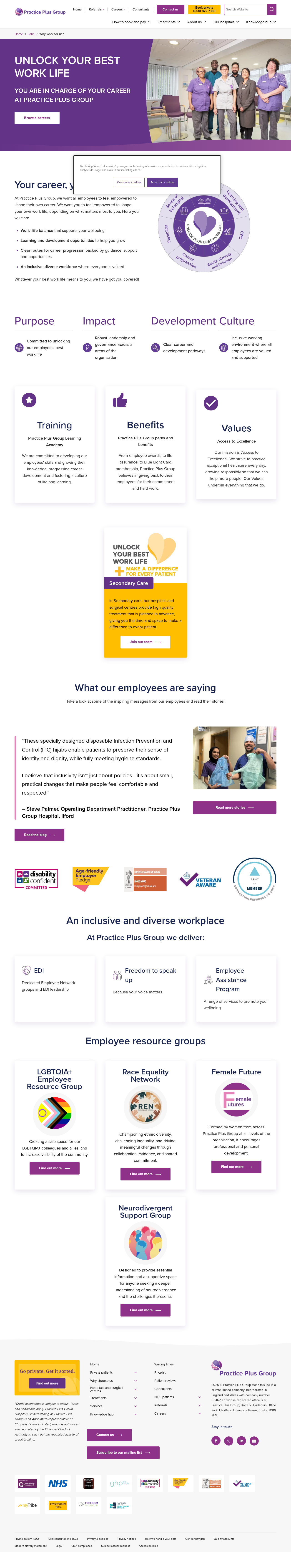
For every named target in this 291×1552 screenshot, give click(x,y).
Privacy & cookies (97, 1539)
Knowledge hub (258, 21)
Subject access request (115, 1546)
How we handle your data (160, 1539)
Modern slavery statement (31, 1546)
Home (77, 9)
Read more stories (231, 807)
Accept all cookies (162, 182)
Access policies (148, 1546)
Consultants (141, 9)
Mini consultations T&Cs (63, 1539)
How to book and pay (129, 21)
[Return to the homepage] (40, 12)
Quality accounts (224, 1539)
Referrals (95, 9)
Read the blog (35, 834)
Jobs (31, 34)
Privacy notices (127, 1539)
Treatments (167, 21)
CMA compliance (81, 1546)
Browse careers (37, 117)
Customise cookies (129, 182)
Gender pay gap (195, 1539)
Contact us (170, 9)
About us (194, 21)
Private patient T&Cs (27, 1539)
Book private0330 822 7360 (204, 9)
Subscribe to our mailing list (119, 1452)
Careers (117, 9)
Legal (59, 1546)
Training (54, 425)
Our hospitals (223, 21)
